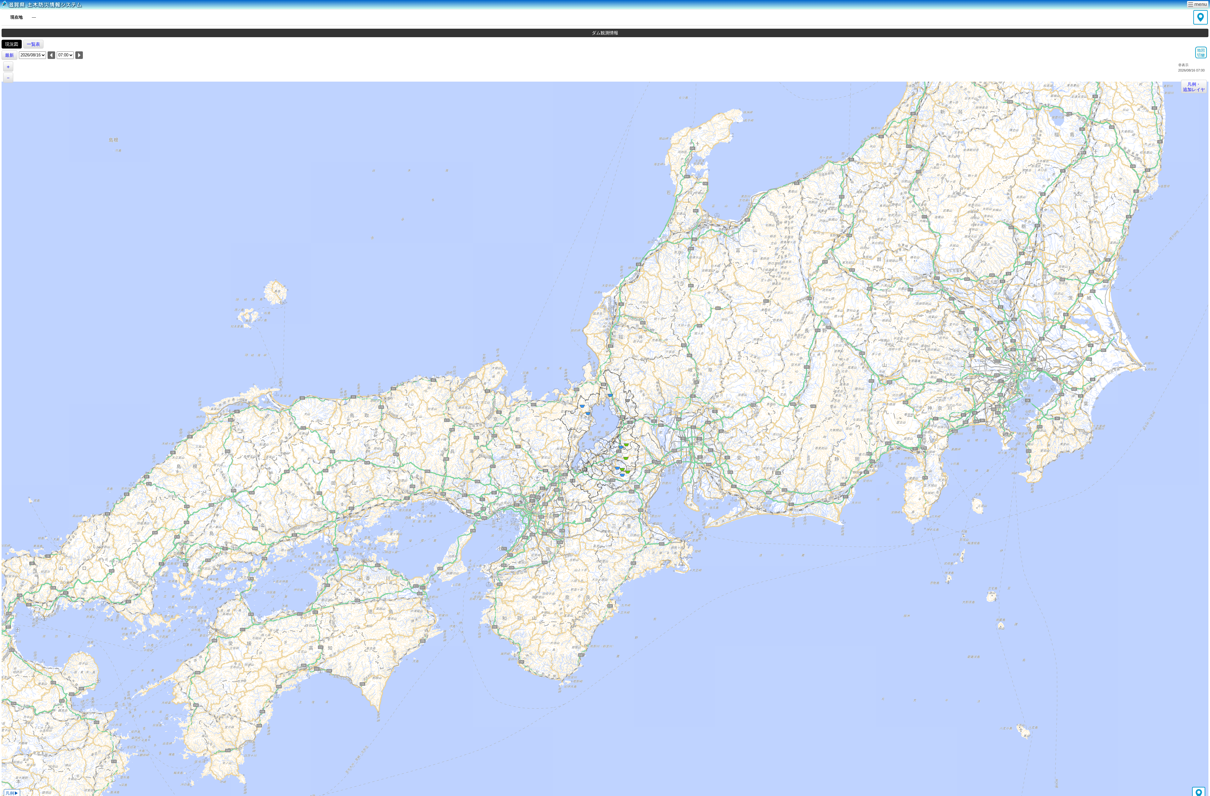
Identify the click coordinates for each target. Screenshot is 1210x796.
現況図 (11, 44)
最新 (9, 55)
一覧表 (33, 44)
